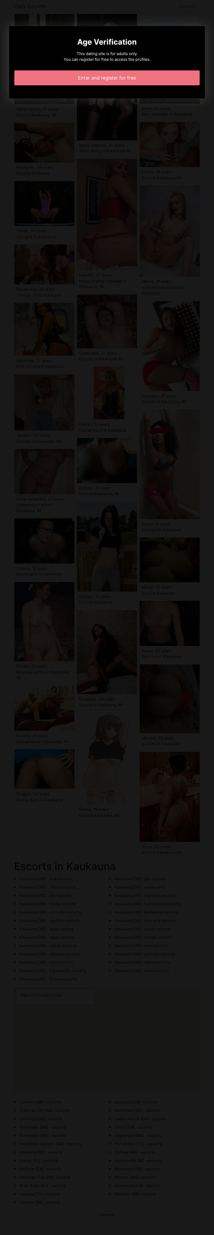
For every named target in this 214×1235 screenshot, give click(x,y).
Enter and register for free (107, 78)
